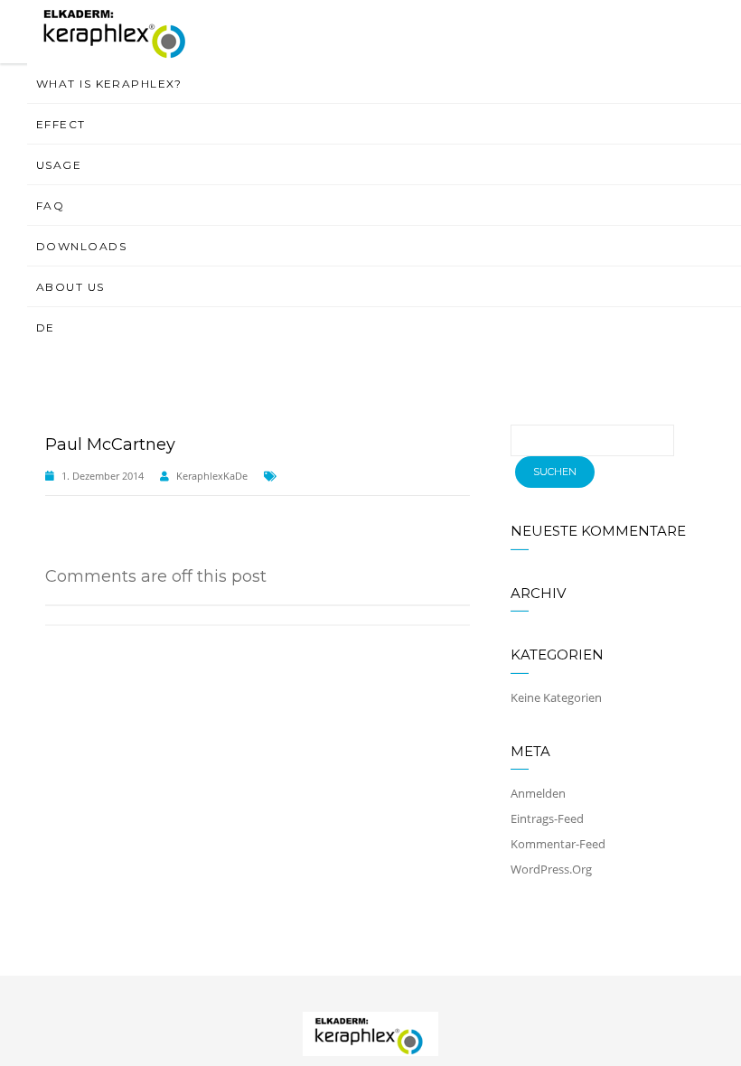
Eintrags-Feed (547, 818)
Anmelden (538, 793)
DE (45, 327)
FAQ (50, 205)
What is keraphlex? (109, 83)
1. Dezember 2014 (102, 475)
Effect (61, 124)
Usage (58, 165)
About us (70, 287)
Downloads (81, 246)
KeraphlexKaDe (212, 475)
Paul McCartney (110, 444)
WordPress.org (551, 869)
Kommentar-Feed (558, 844)
